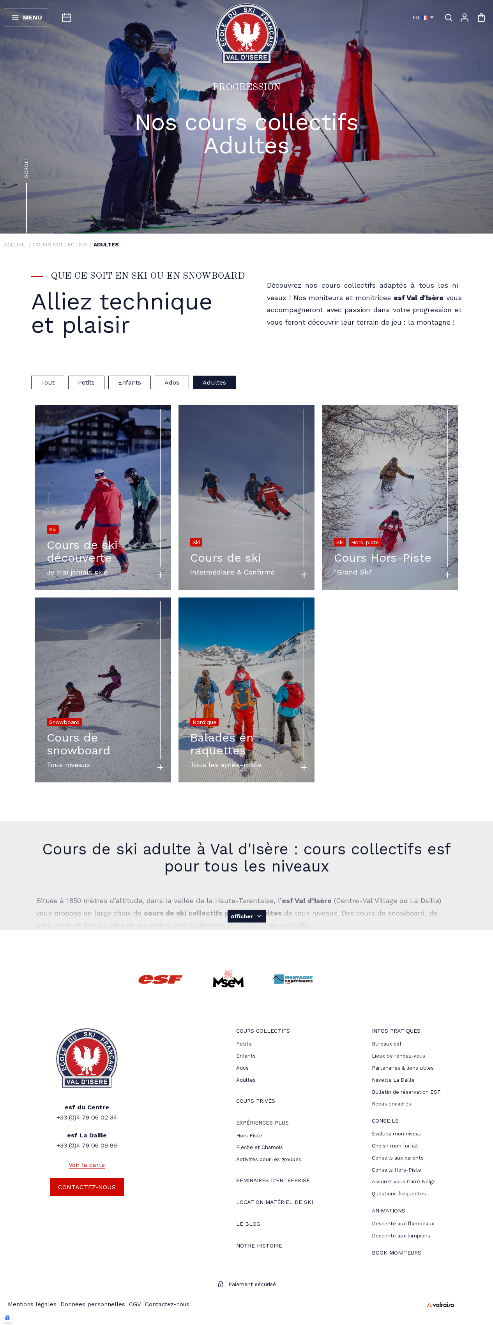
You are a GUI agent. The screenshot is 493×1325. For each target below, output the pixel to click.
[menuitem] (263, 1032)
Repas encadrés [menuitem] (391, 1104)
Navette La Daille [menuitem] (393, 1080)
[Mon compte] (464, 17)
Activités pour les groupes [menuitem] (268, 1159)
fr (415, 17)
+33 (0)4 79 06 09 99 (87, 1145)
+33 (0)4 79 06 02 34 (87, 1117)
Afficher (242, 916)
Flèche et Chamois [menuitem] (259, 1147)
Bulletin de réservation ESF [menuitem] (406, 1092)
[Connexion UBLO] (7, 1317)
